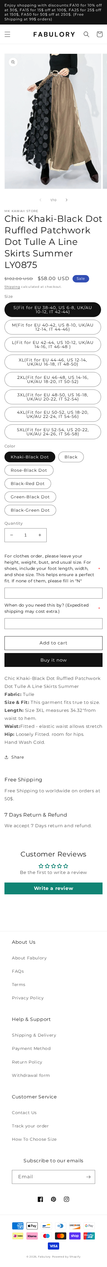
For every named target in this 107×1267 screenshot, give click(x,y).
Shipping (12, 287)
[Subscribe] (88, 1177)
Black (71, 457)
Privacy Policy (28, 998)
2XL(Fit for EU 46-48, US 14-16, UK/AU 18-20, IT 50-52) (53, 379)
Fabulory (44, 1256)
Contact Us (24, 1112)
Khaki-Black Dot (30, 457)
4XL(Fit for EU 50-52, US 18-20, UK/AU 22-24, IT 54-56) (53, 414)
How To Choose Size (34, 1139)
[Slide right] (66, 199)
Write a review (53, 888)
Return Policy (27, 1062)
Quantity (13, 523)
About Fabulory (29, 958)
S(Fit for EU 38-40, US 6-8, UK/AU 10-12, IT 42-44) (52, 309)
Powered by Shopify (66, 1256)
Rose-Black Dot (29, 470)
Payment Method (31, 1048)
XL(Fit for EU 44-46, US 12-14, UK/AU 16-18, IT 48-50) (53, 362)
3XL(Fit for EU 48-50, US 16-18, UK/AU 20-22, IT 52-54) (52, 397)
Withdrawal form (31, 1075)
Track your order (30, 1126)
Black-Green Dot (30, 510)
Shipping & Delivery (34, 1035)
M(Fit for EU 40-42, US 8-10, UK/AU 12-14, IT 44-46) (53, 327)
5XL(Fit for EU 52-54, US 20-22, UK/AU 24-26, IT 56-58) (53, 432)
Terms (19, 984)
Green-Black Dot (30, 497)
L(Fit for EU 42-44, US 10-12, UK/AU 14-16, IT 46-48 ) (53, 344)
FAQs (18, 971)
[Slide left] (40, 199)
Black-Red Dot (28, 483)
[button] (7, 34)
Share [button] (17, 757)
